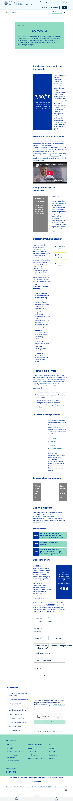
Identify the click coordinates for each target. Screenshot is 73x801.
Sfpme (52, 445)
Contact (52, 748)
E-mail (50, 622)
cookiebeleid (16, 4)
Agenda (52, 752)
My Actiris (62, 203)
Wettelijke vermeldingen (18, 778)
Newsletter (53, 755)
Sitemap (52, 758)
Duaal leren (60, 264)
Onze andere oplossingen (18, 722)
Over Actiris (32, 752)
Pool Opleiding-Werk (16, 714)
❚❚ (66, 790)
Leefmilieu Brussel (56, 449)
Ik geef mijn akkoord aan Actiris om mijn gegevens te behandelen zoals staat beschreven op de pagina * (49, 704)
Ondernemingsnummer (62, 646)
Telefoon (40, 622)
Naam (38, 638)
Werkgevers (56, 12)
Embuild (53, 442)
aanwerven (55, 156)
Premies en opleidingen (14, 752)
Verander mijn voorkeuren (50, 7)
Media (30, 748)
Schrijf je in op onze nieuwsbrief (44, 516)
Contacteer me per (41, 618)
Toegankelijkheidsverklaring (38, 778)
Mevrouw (39, 628)
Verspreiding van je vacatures (15, 705)
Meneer (38, 631)
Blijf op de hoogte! (15, 726)
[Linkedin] (10, 772)
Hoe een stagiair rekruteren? (12, 756)
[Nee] (59, 731)
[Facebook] (6, 772)
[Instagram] (14, 772)
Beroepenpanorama (35, 758)
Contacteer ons (14, 731)
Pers (50, 745)
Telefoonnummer (43, 661)
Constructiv (54, 438)
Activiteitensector (43, 653)
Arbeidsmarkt (33, 755)
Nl (64, 12)
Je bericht (40, 676)
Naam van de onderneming (41, 646)
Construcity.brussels (49, 384)
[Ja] (57, 731)
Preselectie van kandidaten (18, 700)
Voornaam (57, 638)
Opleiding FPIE (61, 247)
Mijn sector (21, 25)
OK (64, 7)
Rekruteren (10, 745)
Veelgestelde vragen (35, 745)
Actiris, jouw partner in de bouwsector (18, 694)
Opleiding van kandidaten (18, 710)
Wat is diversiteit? (12, 761)
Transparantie (36, 781)
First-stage (60, 256)
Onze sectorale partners (17, 718)
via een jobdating (43, 158)
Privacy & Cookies (59, 705)
